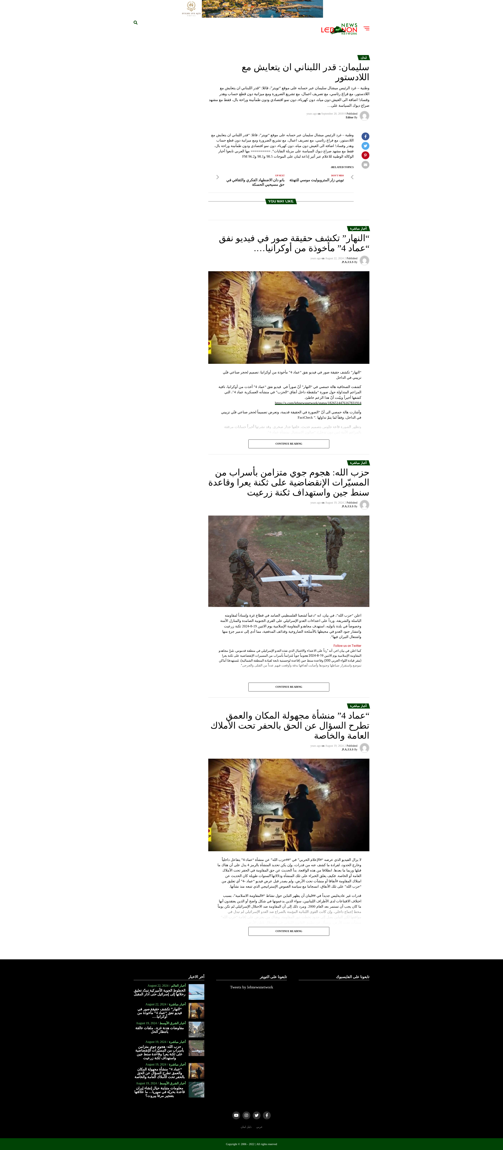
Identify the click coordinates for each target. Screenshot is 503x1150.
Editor (349, 117)
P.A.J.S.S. (347, 262)
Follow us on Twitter (347, 646)
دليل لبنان (246, 1126)
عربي (259, 1126)
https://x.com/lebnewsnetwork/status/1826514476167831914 (318, 403)
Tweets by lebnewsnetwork (251, 987)
